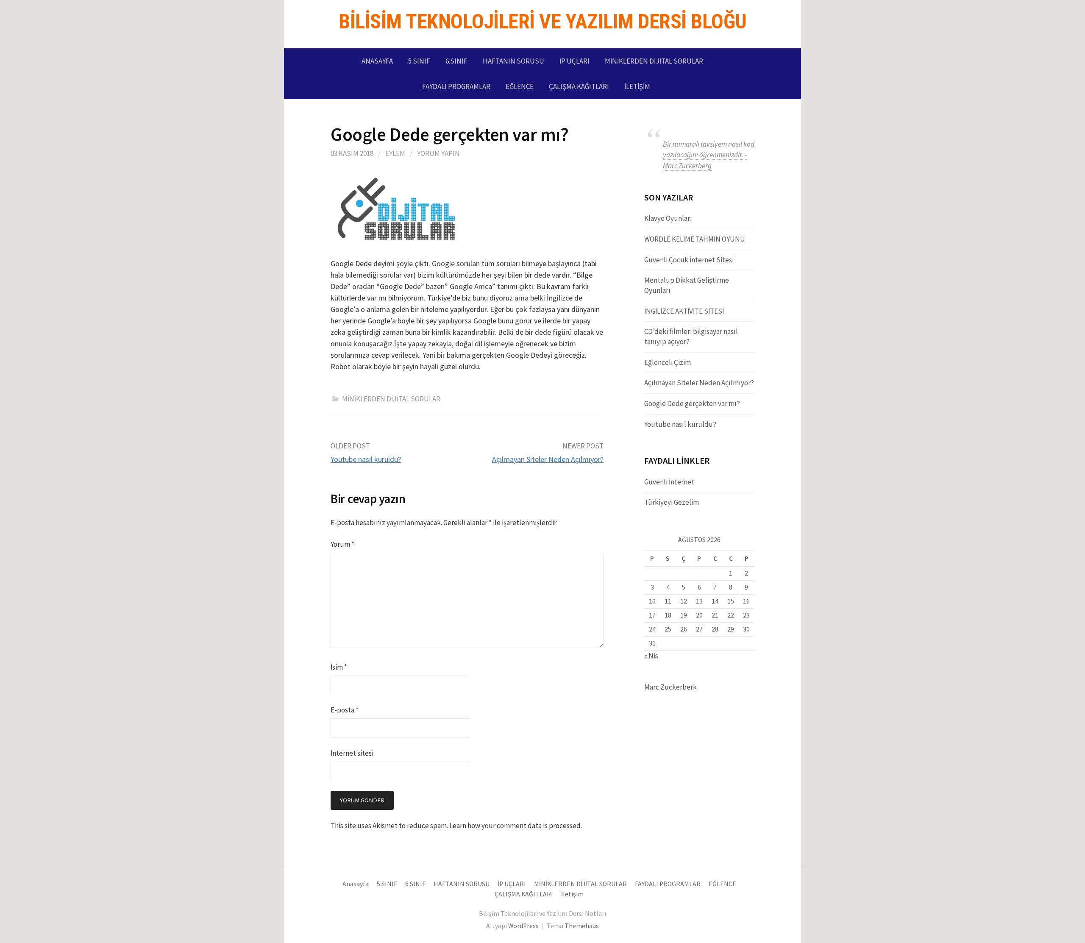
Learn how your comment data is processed (515, 825)
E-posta (345, 710)
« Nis (651, 655)
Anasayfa (377, 61)
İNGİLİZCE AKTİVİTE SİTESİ (684, 311)
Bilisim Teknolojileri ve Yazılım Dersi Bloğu (542, 21)
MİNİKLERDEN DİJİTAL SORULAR (654, 61)
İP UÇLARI (574, 61)
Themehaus (582, 926)
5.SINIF (419, 61)
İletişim (637, 86)
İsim (339, 667)
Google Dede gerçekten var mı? (692, 403)
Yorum (342, 544)
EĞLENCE (520, 86)
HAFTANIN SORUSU (513, 61)
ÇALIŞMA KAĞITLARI (579, 86)
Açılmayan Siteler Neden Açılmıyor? (548, 459)
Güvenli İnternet (669, 482)
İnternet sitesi (352, 753)
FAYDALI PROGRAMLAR (456, 86)
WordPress (523, 926)
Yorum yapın (438, 153)
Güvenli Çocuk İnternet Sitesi (689, 259)
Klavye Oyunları (668, 218)
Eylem (395, 153)
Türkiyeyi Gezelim (671, 502)
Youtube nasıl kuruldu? (366, 459)
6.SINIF (456, 61)
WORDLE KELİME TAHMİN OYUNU (694, 239)
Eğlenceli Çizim (667, 362)
